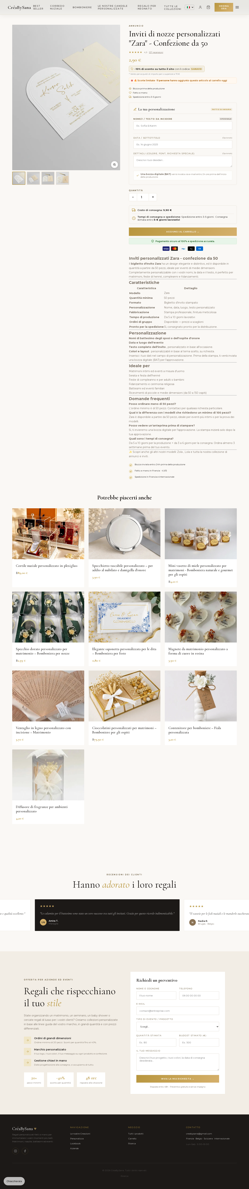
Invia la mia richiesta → (177, 1079)
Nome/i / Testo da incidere (152, 119)
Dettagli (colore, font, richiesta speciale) (164, 153)
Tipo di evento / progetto (154, 1019)
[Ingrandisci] (114, 164)
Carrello (132, 1138)
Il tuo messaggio (148, 1051)
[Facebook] (25, 1151)
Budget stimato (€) (193, 1035)
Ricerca (132, 1143)
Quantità (136, 190)
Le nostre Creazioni (80, 1133)
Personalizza (77, 1138)
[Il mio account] (200, 7)
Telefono (185, 988)
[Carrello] (208, 7)
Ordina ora (224, 7)
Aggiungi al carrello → (182, 231)
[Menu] (237, 7)
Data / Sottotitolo (146, 138)
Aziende (74, 1148)
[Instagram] (15, 1151)
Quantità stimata (149, 1035)
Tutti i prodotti (135, 1133)
